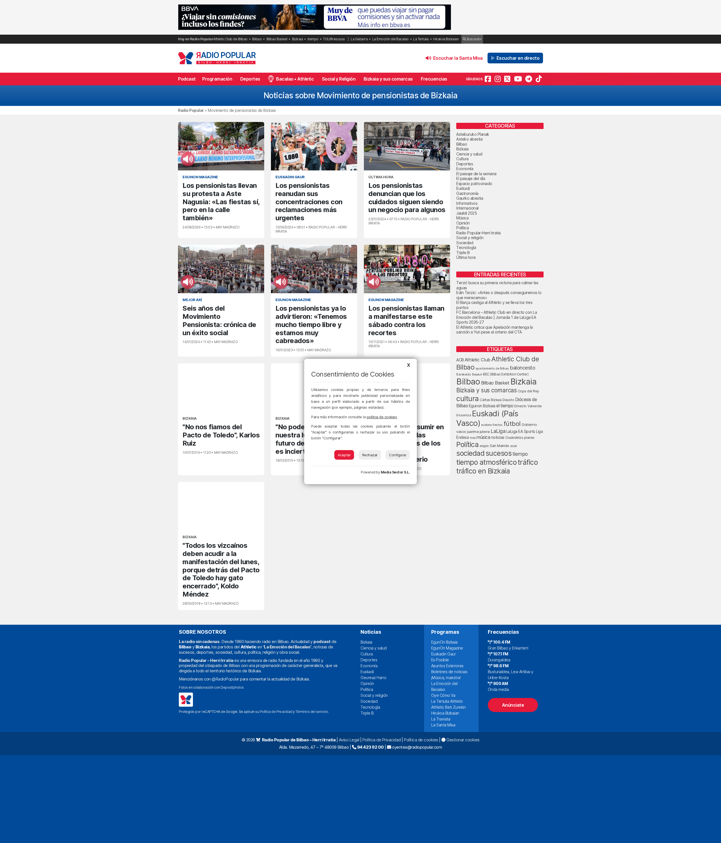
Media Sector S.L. (395, 472)
